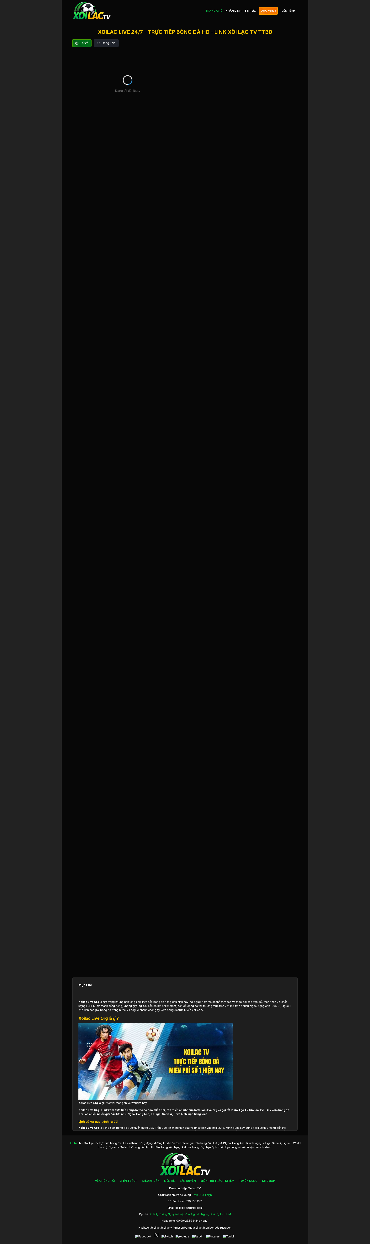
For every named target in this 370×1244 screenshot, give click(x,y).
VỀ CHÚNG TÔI (105, 1180)
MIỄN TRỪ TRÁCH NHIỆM (217, 1180)
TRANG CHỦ (213, 10)
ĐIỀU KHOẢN (151, 1180)
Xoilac (82, 1001)
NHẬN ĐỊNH (233, 10)
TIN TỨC (250, 10)
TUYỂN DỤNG (248, 1180)
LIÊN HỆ (169, 1180)
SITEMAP (268, 1180)
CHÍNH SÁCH (129, 1180)
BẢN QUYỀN (187, 1180)
